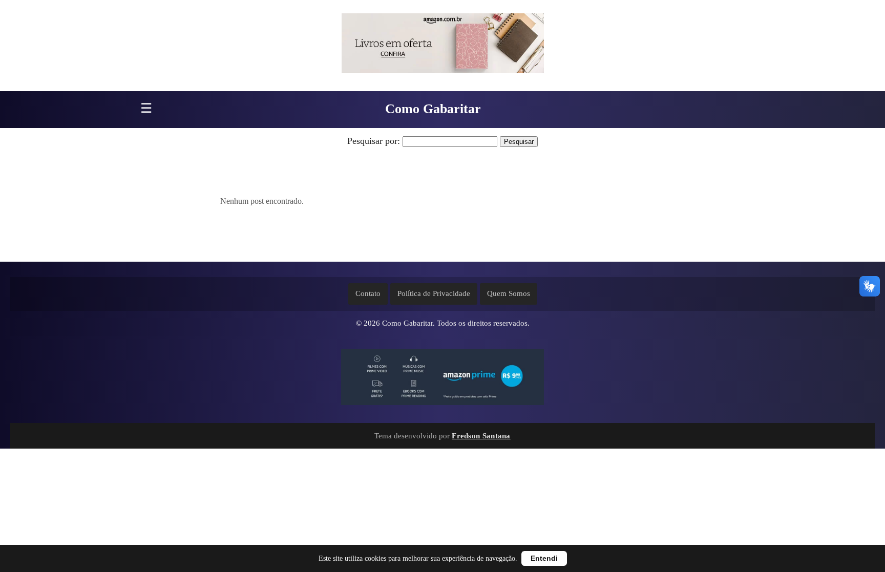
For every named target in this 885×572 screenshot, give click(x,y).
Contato (368, 293)
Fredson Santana (481, 435)
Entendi (544, 558)
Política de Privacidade (433, 293)
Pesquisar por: (373, 141)
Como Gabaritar (433, 108)
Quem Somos (508, 293)
